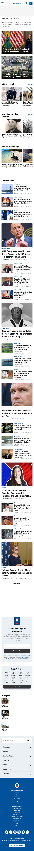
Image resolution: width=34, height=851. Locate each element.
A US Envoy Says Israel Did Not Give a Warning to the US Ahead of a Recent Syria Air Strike (16, 254)
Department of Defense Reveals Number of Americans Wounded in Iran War (17, 413)
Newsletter (17, 810)
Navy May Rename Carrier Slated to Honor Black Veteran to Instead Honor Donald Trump (17, 334)
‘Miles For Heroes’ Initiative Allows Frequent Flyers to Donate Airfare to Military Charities (5, 729)
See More (17, 584)
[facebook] (10, 832)
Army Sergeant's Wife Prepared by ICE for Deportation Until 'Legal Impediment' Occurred (5, 705)
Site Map (17, 825)
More (29, 84)
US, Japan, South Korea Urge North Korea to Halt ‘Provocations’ (23, 294)
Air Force (17, 792)
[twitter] (19, 832)
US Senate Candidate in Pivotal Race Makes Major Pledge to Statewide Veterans (23, 453)
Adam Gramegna (6, 105)
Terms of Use (24, 657)
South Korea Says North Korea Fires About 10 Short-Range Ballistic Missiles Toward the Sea (22, 440)
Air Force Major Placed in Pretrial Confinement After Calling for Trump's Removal (10, 102)
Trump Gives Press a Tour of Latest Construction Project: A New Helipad (23, 427)
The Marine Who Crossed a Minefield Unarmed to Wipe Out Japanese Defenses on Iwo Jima (11, 135)
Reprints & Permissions (17, 816)
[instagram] (15, 832)
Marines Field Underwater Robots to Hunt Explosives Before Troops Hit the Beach (12, 165)
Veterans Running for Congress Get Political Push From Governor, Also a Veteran (22, 520)
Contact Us (17, 812)
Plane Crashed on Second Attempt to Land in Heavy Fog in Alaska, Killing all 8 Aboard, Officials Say (23, 214)
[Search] (26, 3)
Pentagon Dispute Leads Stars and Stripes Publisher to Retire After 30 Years (23, 373)
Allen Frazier (5, 137)
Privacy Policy (9, 658)
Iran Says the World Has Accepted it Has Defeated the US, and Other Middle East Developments (23, 268)
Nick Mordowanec (27, 167)
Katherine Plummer (6, 418)
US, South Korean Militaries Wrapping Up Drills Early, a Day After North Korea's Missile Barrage (22, 347)
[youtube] (6, 832)
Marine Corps (17, 798)
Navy (17, 800)
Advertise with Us (17, 814)
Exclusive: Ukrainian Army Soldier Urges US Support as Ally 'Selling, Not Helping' (22, 507)
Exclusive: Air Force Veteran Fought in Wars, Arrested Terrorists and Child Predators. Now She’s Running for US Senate (17, 493)
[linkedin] (23, 832)
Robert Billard (5, 167)
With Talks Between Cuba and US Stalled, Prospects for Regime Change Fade (23, 533)
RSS (17, 824)
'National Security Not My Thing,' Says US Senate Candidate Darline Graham (17, 573)
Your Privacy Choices (17, 822)
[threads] (27, 832)
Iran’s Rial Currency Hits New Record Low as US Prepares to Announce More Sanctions (23, 201)
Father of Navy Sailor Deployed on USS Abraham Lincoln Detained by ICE (22, 188)
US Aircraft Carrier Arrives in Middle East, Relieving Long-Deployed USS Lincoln (23, 360)
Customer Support (18, 845)
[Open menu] (2, 3)
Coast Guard (17, 796)
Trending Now (6, 696)
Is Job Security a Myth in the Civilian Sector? (5, 717)
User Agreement (17, 818)
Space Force (17, 802)
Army (17, 794)
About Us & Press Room (17, 808)
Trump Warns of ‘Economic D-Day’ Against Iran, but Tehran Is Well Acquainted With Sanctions (23, 281)
